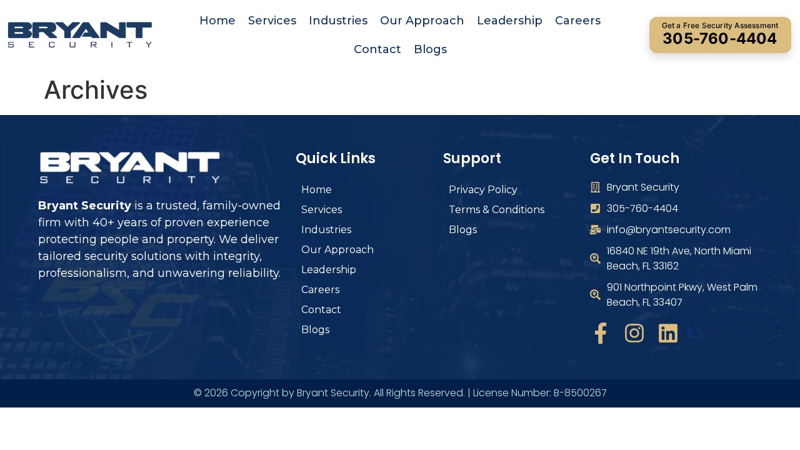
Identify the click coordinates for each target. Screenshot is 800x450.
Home (217, 21)
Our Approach (422, 21)
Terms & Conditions (496, 210)
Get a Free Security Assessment (720, 34)
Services (272, 21)
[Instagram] (634, 333)
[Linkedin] (668, 333)
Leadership (509, 21)
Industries (338, 21)
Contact (377, 49)
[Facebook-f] (600, 333)
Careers (578, 21)
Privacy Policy (483, 190)
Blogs (430, 49)
